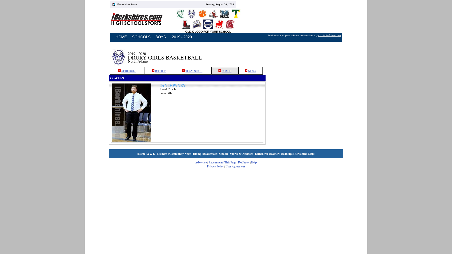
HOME (121, 37)
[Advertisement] (304, 55)
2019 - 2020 (182, 37)
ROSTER (160, 71)
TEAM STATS (194, 71)
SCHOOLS (141, 37)
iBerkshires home (127, 4)
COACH (226, 71)
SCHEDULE (128, 71)
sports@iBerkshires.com (329, 35)
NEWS (252, 71)
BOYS (160, 37)
